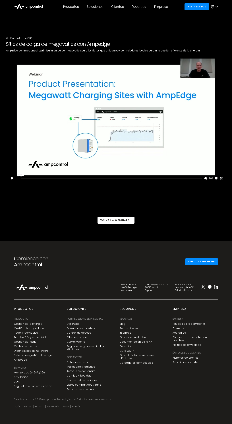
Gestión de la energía (28, 323)
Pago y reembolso (26, 332)
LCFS (17, 381)
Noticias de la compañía (189, 323)
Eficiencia (73, 323)
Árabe (65, 406)
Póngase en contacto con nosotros (190, 339)
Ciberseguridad (77, 337)
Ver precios (196, 6)
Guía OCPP (127, 350)
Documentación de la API (136, 341)
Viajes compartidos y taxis (84, 384)
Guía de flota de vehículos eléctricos (137, 357)
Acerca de (179, 332)
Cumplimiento (76, 341)
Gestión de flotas (25, 341)
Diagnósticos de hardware (31, 350)
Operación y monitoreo (82, 328)
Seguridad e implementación (33, 386)
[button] (71, 7)
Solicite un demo (201, 261)
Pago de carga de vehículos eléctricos (85, 348)
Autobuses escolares (80, 389)
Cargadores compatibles (136, 362)
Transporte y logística (81, 366)
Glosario (125, 346)
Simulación (21, 377)
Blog (122, 323)
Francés (76, 406)
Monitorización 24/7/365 (29, 372)
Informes (125, 332)
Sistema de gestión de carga (33, 355)
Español (39, 406)
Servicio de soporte (185, 362)
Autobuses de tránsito (81, 371)
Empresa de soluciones (82, 380)
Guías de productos (133, 337)
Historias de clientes (185, 357)
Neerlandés (53, 406)
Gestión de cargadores (29, 328)
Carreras (178, 328)
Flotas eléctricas (77, 362)
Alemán (28, 406)
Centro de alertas (25, 346)
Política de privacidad (187, 344)
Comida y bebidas (79, 375)
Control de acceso (79, 332)
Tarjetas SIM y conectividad (31, 337)
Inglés (17, 406)
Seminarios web (130, 328)
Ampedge (20, 359)
